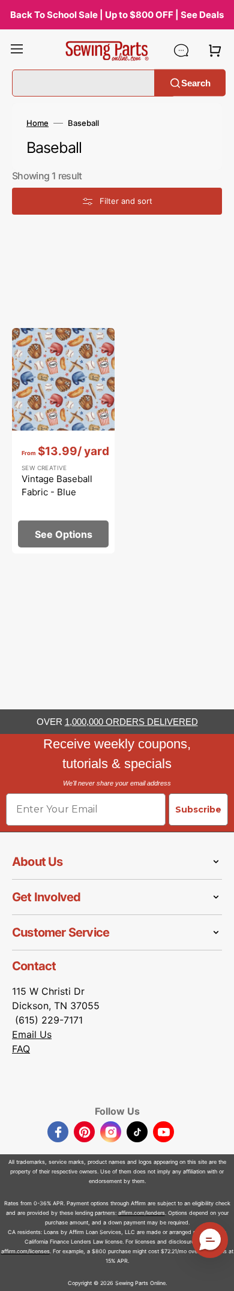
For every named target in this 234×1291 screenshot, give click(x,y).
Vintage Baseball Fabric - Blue (57, 485)
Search (196, 82)
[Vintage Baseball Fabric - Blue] (63, 440)
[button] (17, 50)
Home (37, 123)
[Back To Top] (216, 1273)
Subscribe (198, 809)
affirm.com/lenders (141, 1212)
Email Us (32, 1034)
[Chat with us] (181, 50)
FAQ (21, 1049)
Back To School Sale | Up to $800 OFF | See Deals (117, 14)
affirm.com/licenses (25, 1251)
